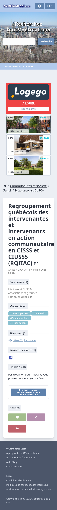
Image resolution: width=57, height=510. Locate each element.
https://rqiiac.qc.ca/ (24, 340)
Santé (7, 190)
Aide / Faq (11, 461)
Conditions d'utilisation (18, 480)
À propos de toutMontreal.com (22, 453)
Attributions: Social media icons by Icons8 (28, 489)
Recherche (46, 41)
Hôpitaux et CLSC (28, 190)
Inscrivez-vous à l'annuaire (20, 457)
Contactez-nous (14, 466)
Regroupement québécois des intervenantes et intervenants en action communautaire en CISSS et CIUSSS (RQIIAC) (31, 234)
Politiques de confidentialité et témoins (27, 484)
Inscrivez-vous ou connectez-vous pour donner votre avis (28, 392)
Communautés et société (28, 186)
